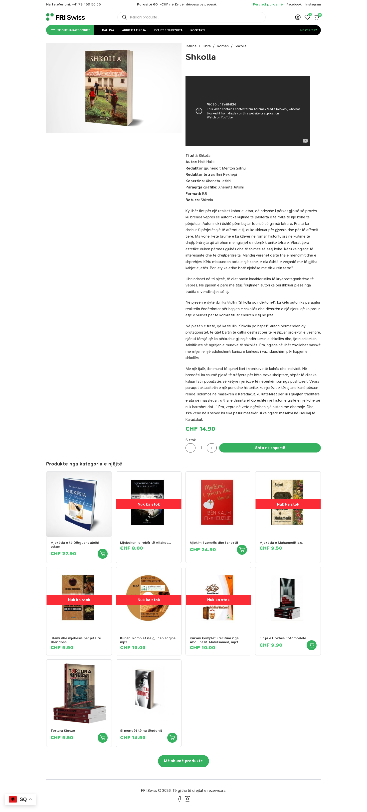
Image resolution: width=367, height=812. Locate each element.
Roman (223, 46)
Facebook (294, 4)
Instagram (313, 4)
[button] (307, 17)
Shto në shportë (270, 448)
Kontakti (197, 30)
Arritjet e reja (134, 30)
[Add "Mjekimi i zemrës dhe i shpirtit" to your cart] (242, 550)
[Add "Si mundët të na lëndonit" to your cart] (172, 738)
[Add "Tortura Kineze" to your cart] (103, 738)
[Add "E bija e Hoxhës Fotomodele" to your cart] (312, 645)
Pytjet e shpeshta (168, 30)
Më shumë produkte (183, 761)
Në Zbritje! (308, 30)
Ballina (108, 30)
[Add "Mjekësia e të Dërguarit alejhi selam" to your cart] (103, 554)
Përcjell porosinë (268, 4)
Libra (206, 46)
